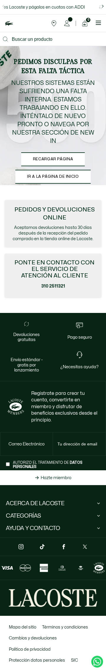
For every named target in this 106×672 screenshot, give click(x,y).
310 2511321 (53, 286)
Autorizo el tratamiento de (47, 465)
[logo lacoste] (9, 23)
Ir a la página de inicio (53, 176)
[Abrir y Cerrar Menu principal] (98, 23)
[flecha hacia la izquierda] (3, 6)
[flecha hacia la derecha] (103, 6)
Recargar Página (53, 159)
